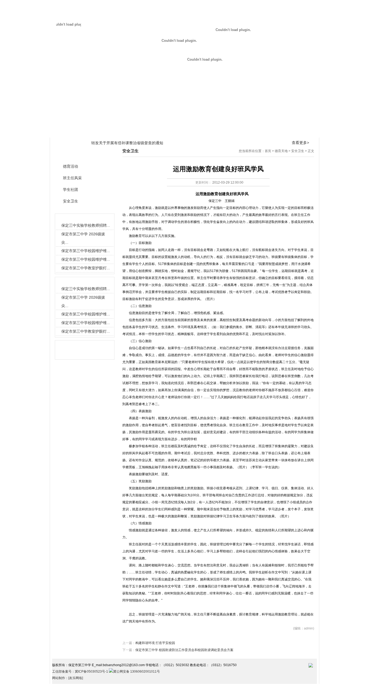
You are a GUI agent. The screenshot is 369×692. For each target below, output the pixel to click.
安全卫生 (297, 151)
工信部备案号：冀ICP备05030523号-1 (80, 671)
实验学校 (307, 131)
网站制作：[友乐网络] (67, 678)
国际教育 (184, 131)
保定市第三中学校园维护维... (85, 251)
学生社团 (70, 190)
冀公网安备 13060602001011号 (136, 671)
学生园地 (209, 131)
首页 (268, 151)
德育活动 (70, 166)
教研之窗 (135, 131)
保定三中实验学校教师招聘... (85, 225)
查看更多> (300, 142)
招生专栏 (282, 131)
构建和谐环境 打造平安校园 (155, 643)
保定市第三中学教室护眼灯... (85, 268)
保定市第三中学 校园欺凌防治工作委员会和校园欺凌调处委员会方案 (184, 650)
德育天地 (160, 131)
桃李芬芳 (258, 131)
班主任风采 (72, 178)
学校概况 (61, 131)
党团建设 (233, 131)
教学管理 (110, 131)
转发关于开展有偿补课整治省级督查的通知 (127, 143)
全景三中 (86, 131)
